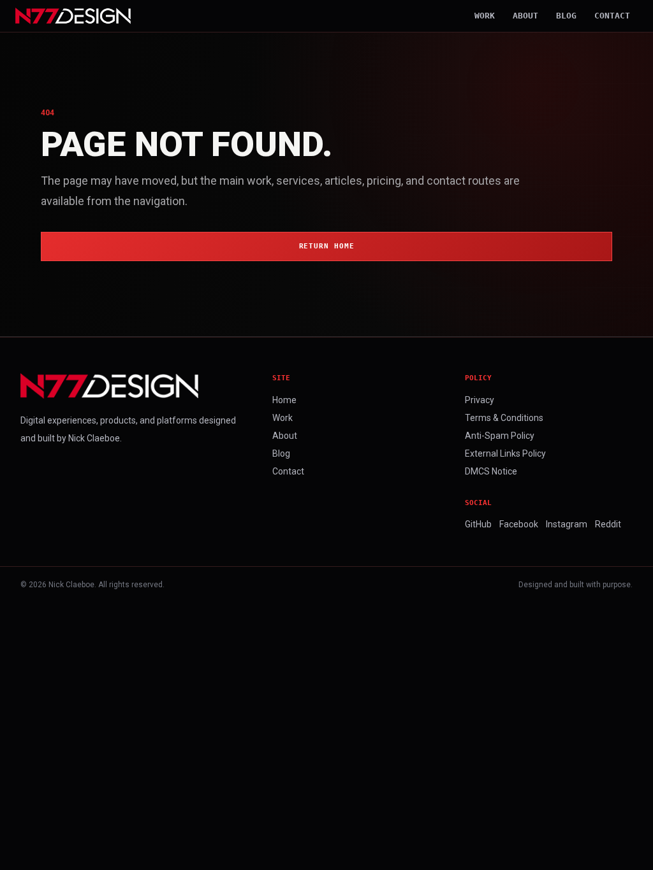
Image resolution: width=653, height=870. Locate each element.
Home (284, 400)
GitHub (478, 524)
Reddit (608, 524)
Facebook (518, 524)
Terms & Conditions (504, 418)
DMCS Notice (491, 471)
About (525, 15)
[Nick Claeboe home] (73, 16)
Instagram (566, 524)
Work (484, 15)
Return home (327, 246)
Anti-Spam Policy (499, 436)
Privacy (479, 400)
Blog (566, 15)
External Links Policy (505, 453)
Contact (612, 15)
